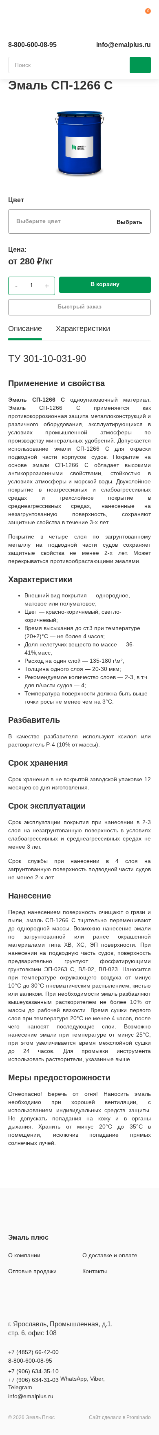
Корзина (145, 14)
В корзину (105, 284)
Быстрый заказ (79, 306)
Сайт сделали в (120, 1417)
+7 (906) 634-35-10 (33, 1371)
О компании (24, 1255)
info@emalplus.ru (123, 44)
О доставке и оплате (109, 1255)
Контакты (94, 1271)
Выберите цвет (79, 221)
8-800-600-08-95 (32, 44)
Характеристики (83, 328)
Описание (25, 328)
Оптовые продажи (32, 1271)
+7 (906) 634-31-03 (33, 1380)
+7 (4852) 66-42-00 (33, 1352)
